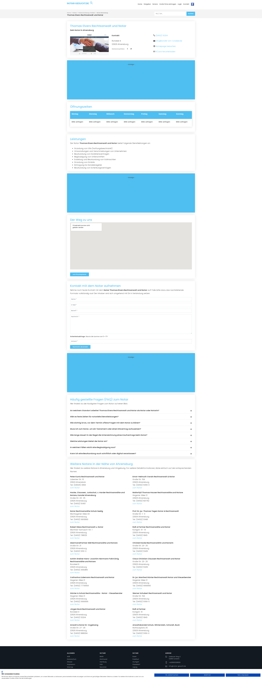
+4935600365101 (174, 662)
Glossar (69, 662)
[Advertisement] (131, 82)
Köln (101, 664)
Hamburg (103, 662)
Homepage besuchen (166, 46)
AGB (68, 656)
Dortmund (103, 659)
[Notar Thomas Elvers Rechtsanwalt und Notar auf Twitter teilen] (131, 49)
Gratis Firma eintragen (167, 4)
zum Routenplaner (79, 274)
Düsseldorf (136, 664)
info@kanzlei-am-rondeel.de (169, 41)
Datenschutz (71, 659)
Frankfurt (136, 659)
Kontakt (186, 4)
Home (140, 4)
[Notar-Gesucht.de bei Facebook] (192, 5)
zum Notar (75, 487)
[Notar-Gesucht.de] (80, 5)
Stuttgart (136, 662)
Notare (155, 4)
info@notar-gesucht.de (177, 666)
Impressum (71, 664)
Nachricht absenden (80, 347)
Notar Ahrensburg (102, 13)
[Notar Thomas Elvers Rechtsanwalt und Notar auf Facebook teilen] (127, 49)
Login (180, 4)
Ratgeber (147, 4)
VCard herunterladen (165, 51)
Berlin (102, 656)
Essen (135, 656)
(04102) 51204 (162, 35)
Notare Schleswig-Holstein (86, 13)
